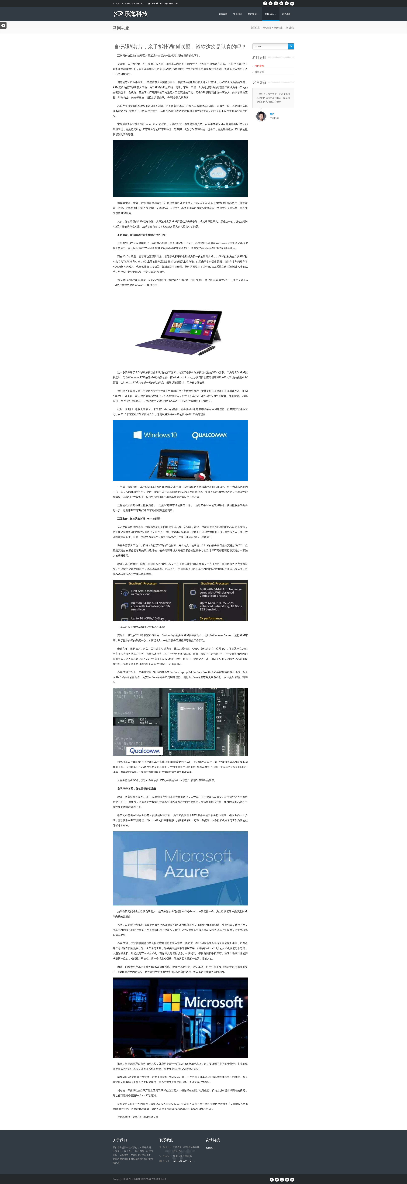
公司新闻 (259, 71)
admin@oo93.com (182, 1161)
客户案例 (252, 13)
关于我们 (237, 13)
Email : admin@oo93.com (165, 3)
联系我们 (286, 13)
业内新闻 (290, 27)
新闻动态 (270, 13)
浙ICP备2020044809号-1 (153, 1179)
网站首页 (222, 13)
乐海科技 (210, 1148)
